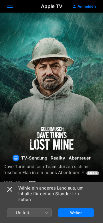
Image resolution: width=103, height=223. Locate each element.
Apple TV (51, 6)
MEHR (92, 173)
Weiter (76, 212)
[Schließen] (9, 189)
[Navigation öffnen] (13, 6)
